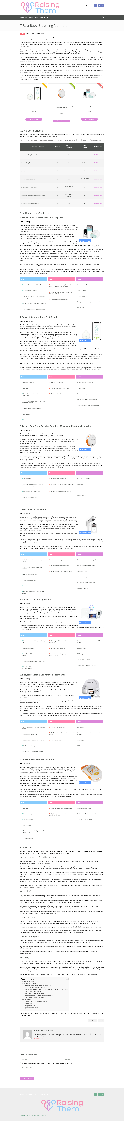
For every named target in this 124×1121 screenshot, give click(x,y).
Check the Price (98, 155)
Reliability (28, 1009)
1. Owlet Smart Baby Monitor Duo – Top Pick (41, 217)
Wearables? (28, 1003)
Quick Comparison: (28, 981)
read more (37, 1038)
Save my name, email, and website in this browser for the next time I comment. (48, 1063)
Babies (22, 33)
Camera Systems (30, 1005)
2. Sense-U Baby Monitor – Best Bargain (39, 317)
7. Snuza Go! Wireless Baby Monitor (37, 759)
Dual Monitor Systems (31, 1007)
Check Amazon (34, 119)
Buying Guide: (26, 999)
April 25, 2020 (30, 33)
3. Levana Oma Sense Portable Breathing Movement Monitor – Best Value (55, 426)
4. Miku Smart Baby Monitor (33, 509)
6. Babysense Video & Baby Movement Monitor (42, 674)
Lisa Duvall (40, 33)
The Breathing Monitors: (30, 983)
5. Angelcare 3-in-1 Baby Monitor (36, 599)
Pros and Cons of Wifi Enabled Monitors (36, 1001)
